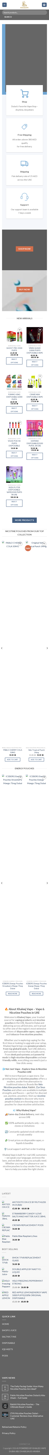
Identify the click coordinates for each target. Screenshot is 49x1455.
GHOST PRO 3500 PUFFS (14, 349)
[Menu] (4, 5)
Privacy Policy (8, 1433)
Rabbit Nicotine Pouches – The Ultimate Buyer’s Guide (24, 1405)
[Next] (47, 653)
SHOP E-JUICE (9, 1330)
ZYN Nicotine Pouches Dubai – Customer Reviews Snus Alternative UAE (26, 1416)
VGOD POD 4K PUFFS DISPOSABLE (14, 443)
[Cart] (44, 5)
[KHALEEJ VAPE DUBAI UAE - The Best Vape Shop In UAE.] (24, 5)
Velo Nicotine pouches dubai (23, 1086)
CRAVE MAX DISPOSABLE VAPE (35, 395)
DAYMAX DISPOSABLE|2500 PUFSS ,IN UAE (35, 443)
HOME (5, 1324)
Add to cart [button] (12, 759)
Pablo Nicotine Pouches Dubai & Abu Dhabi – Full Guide (27, 1396)
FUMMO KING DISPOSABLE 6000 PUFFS (14, 396)
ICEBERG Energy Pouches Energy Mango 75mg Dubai (36, 985)
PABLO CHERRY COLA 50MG (12, 751)
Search (8, 17)
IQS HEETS (7, 1349)
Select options (14, 360)
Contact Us (24, 1444)
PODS (5, 1355)
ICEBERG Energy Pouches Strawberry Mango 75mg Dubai (12, 985)
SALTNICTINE (9, 1336)
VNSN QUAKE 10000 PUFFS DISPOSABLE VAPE (35, 350)
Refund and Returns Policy (14, 1427)
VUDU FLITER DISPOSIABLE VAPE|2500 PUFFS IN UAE (14, 491)
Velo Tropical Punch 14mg (36, 751)
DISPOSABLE (8, 1343)
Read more (12, 993)
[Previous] (2, 653)
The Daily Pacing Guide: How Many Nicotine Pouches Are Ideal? (26, 1387)
